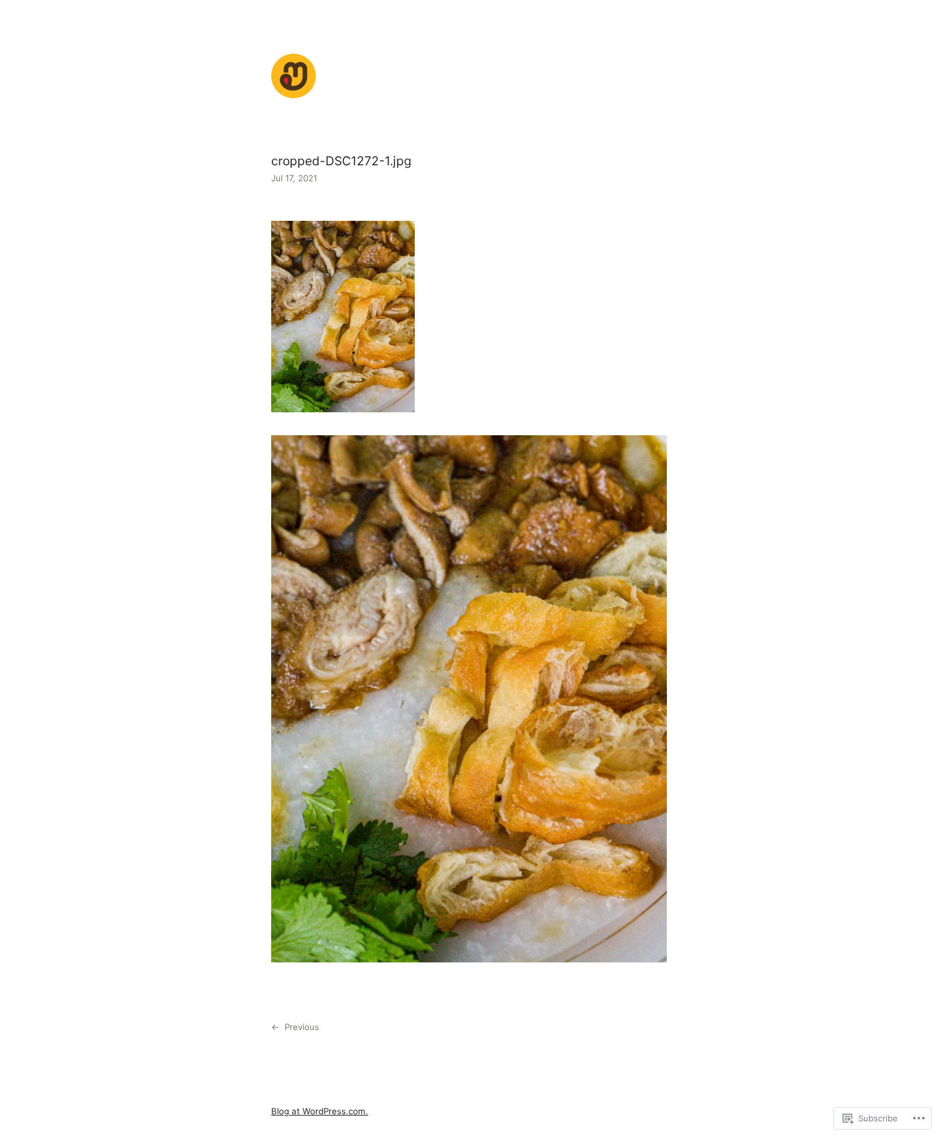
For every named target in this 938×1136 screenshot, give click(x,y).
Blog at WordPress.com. (319, 1111)
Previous (302, 1027)
